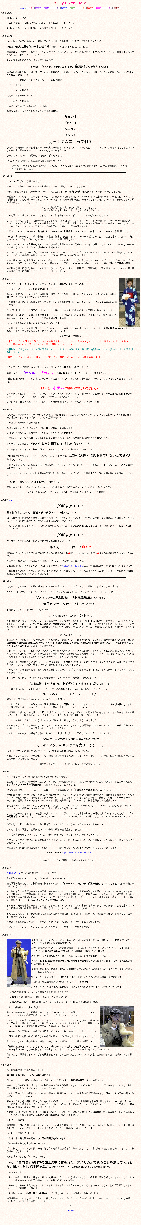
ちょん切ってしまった (73, 566)
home (22, 8)
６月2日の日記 (14, 873)
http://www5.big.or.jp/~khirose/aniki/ (78, 853)
